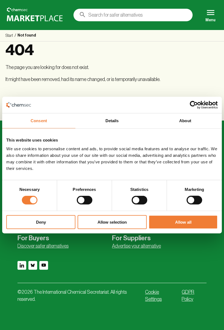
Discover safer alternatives (43, 246)
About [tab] (185, 120)
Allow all (183, 222)
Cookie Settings (153, 296)
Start (9, 36)
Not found (26, 35)
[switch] (84, 200)
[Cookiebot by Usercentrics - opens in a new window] (194, 105)
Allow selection (112, 222)
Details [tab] (112, 120)
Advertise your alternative (136, 246)
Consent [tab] (39, 120)
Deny (41, 222)
